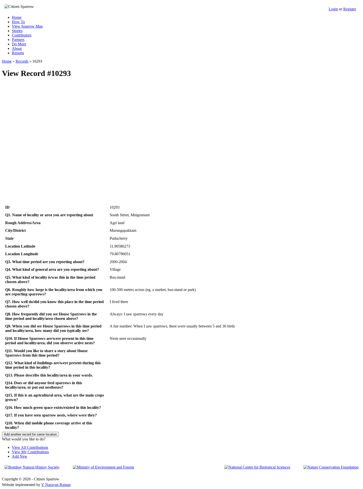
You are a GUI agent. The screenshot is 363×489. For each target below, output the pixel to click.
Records (22, 61)
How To (18, 22)
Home (16, 17)
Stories (17, 31)
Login (333, 9)
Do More (19, 44)
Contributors (21, 35)
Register (349, 9)
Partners (18, 39)
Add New (19, 456)
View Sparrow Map (27, 26)
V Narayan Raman (56, 485)
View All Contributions (30, 447)
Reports (18, 53)
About (17, 48)
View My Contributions (30, 452)
